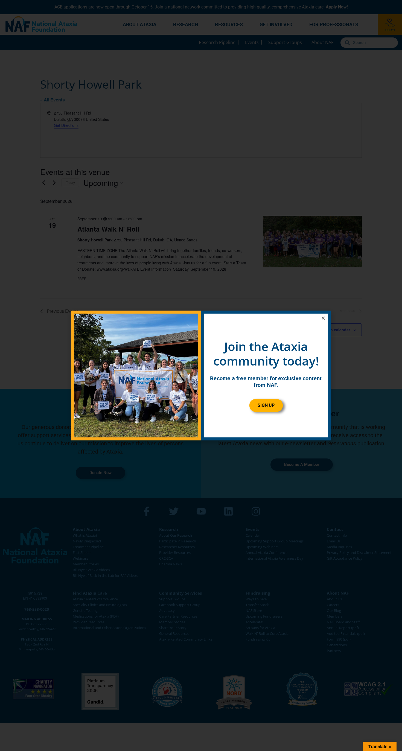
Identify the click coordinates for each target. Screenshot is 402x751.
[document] (201, 375)
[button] (323, 318)
